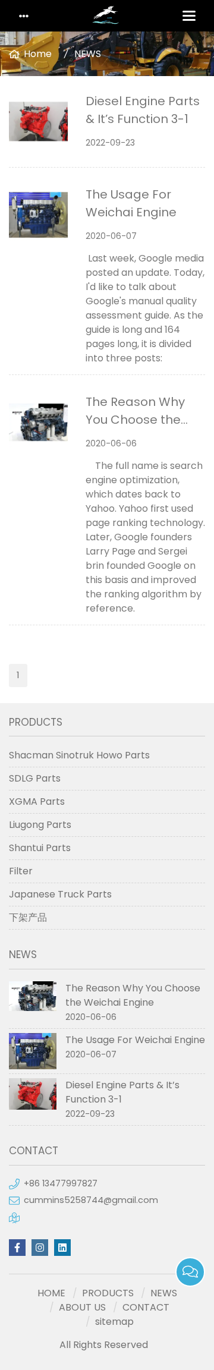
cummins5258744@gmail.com (91, 1200)
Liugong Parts (40, 825)
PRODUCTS (108, 1293)
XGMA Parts (37, 801)
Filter (21, 871)
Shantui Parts (40, 848)
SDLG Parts (35, 778)
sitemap (114, 1321)
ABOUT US (82, 1307)
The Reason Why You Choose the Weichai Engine (135, 419)
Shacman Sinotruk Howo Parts (79, 755)
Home (38, 54)
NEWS (87, 54)
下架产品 (28, 917)
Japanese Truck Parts (60, 894)
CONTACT (145, 1307)
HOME (51, 1293)
